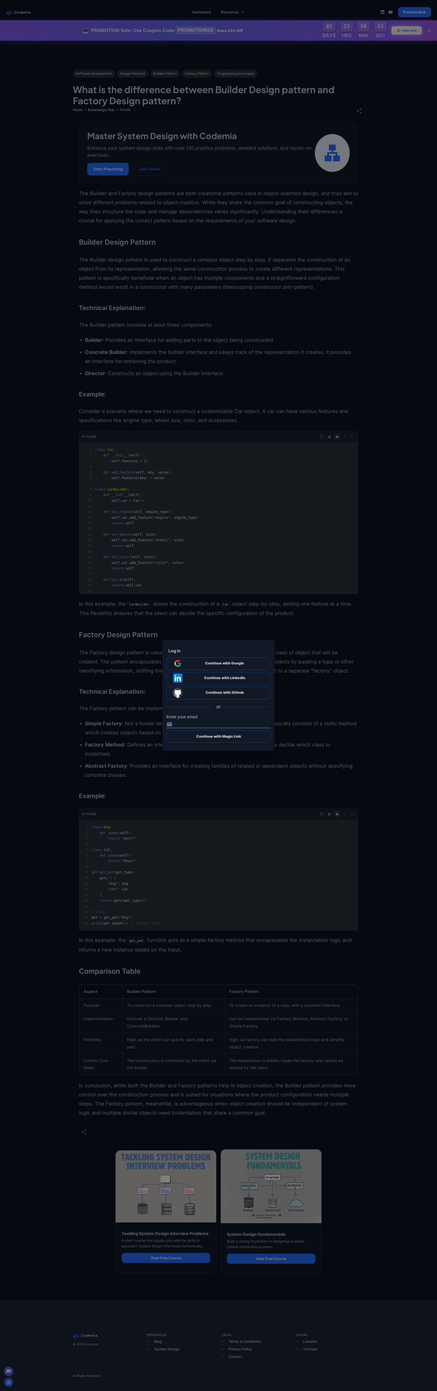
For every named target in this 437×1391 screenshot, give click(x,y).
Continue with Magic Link (218, 736)
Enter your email (182, 716)
